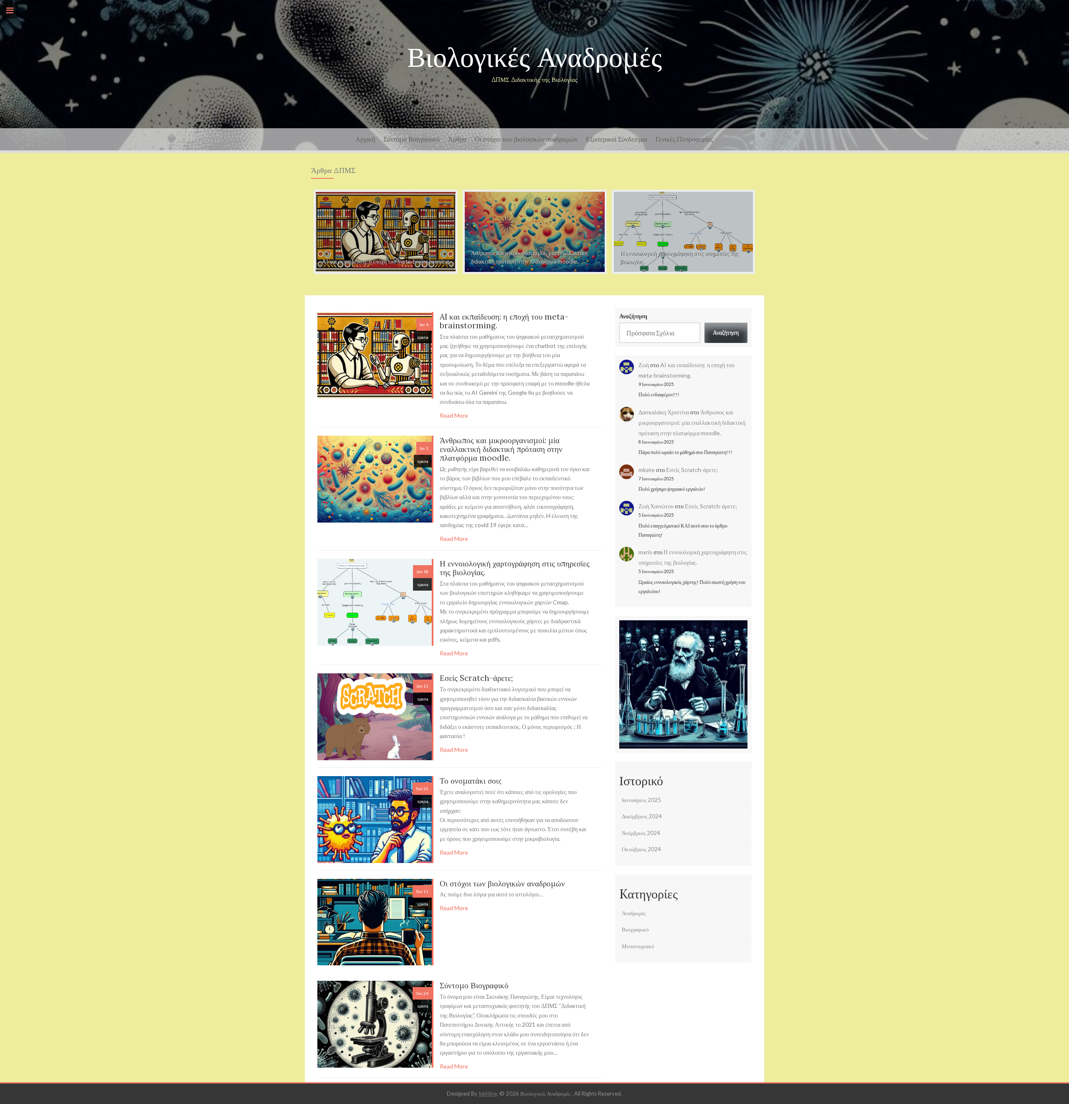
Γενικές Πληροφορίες (684, 139)
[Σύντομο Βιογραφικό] (374, 1023)
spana (422, 337)
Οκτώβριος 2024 (641, 849)
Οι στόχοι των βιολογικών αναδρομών (526, 139)
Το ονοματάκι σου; (471, 781)
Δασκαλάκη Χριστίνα (663, 412)
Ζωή (643, 364)
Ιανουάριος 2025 (641, 800)
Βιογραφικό (635, 929)
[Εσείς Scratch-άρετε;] (374, 716)
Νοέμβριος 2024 (641, 833)
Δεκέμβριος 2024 (642, 816)
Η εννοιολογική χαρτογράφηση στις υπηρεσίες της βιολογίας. (515, 567)
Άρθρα (457, 139)
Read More (454, 415)
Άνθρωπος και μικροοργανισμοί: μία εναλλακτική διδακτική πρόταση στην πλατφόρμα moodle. (501, 449)
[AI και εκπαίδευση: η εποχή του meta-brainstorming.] (386, 230)
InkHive (488, 1093)
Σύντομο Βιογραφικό (411, 139)
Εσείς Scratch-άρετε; (476, 678)
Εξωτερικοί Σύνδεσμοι (616, 139)
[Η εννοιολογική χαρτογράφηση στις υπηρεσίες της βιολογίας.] (683, 230)
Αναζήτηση (633, 316)
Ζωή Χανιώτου (656, 506)
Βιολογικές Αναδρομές (534, 56)
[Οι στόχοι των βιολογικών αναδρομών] (374, 921)
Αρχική (365, 139)
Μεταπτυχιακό (638, 946)
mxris (645, 552)
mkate (646, 469)
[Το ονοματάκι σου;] (374, 818)
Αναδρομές (634, 913)
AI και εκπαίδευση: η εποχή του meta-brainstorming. (504, 321)
